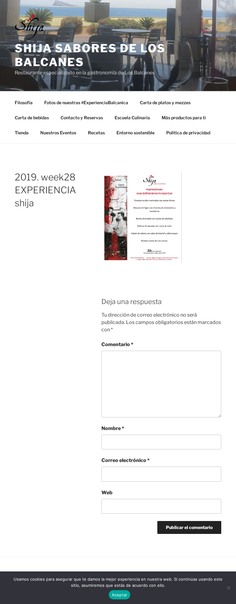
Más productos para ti (184, 117)
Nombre (112, 428)
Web (106, 492)
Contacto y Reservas (82, 117)
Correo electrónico (125, 460)
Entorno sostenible (135, 132)
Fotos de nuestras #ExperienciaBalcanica (86, 102)
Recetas (96, 132)
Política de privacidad (188, 132)
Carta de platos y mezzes (165, 102)
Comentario (117, 344)
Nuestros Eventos (58, 132)
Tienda (22, 132)
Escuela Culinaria (132, 117)
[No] (228, 588)
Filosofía (24, 102)
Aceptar (120, 594)
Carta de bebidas (32, 117)
